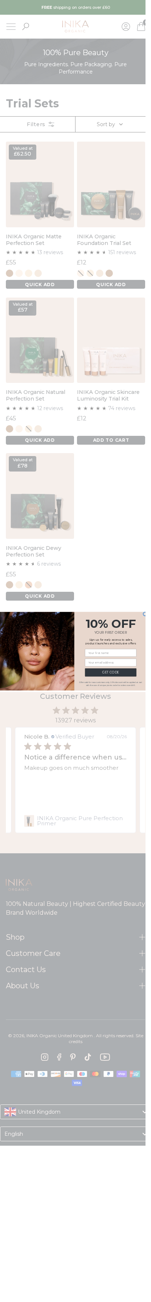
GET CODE (110, 672)
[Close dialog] (145, 614)
